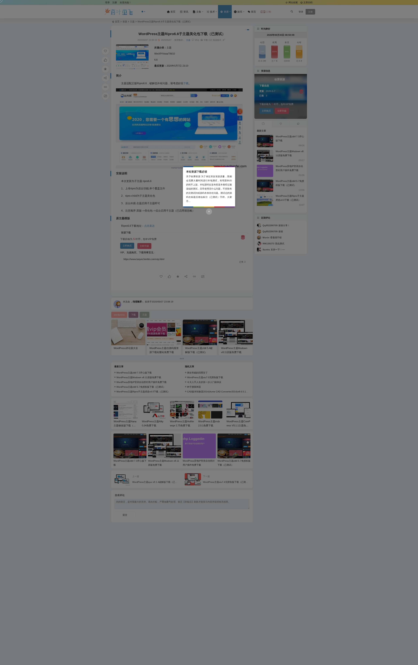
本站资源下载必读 (196, 171)
